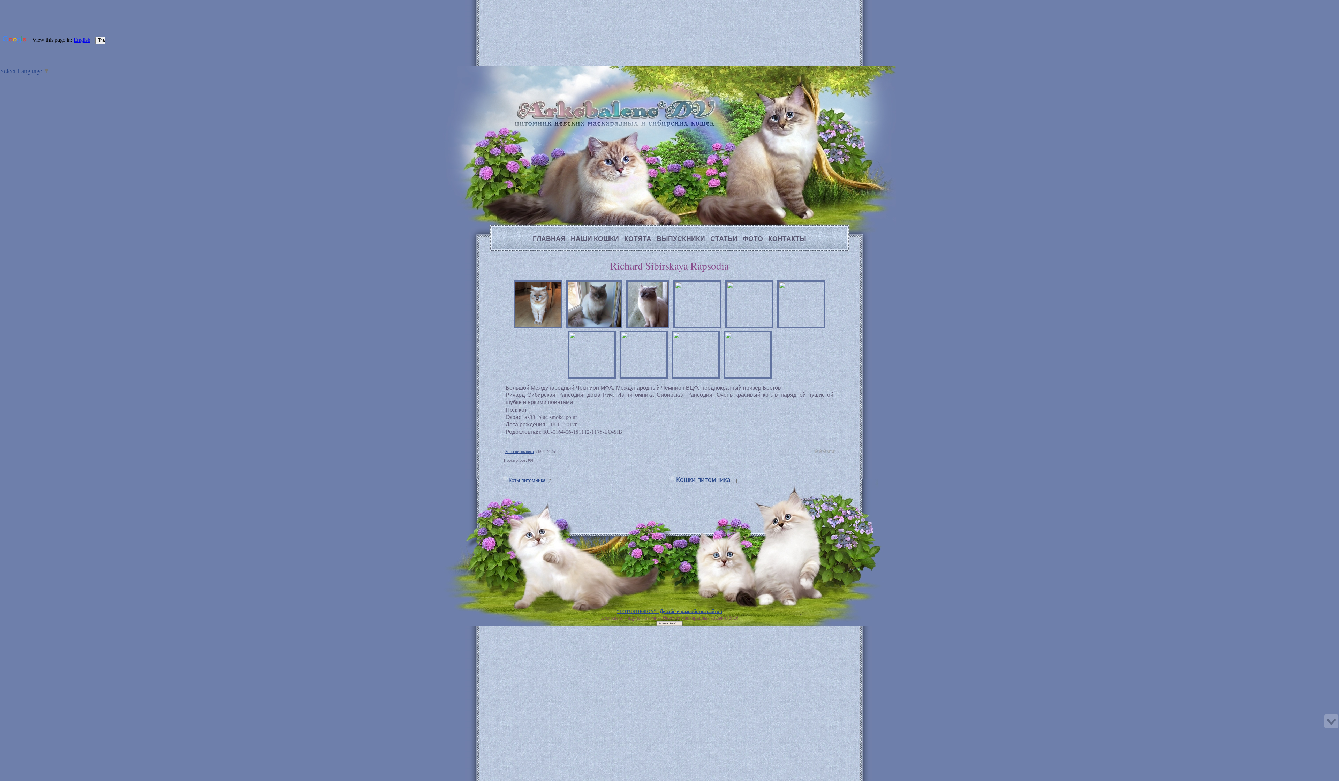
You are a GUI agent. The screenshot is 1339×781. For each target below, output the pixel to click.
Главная (41, 79)
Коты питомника (519, 451)
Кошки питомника (703, 479)
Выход (55, 79)
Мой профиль (48, 79)
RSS (62, 79)
